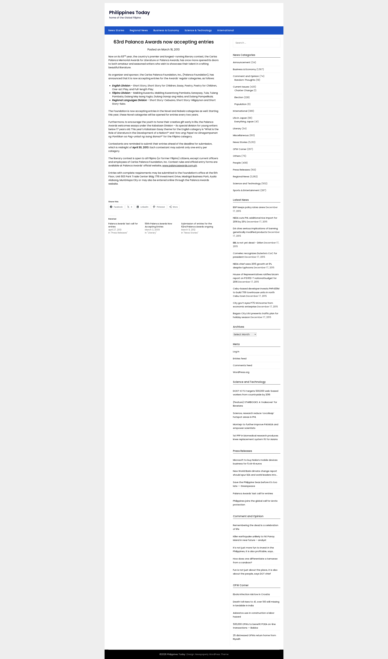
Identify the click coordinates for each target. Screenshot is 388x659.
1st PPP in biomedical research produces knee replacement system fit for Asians (255, 437)
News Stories (116, 30)
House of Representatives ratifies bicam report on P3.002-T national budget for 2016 (256, 278)
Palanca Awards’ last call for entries (253, 493)
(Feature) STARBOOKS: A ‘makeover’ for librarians (255, 404)
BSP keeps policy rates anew (249, 207)
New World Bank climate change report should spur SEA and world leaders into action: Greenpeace (255, 473)
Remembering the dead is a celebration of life (255, 527)
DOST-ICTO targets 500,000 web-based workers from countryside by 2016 (255, 392)
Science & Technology (198, 30)
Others (237, 155)
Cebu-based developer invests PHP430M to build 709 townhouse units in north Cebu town (256, 292)
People (237, 162)
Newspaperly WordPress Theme (212, 654)
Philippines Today (129, 12)
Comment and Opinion (246, 76)
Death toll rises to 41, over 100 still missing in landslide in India (256, 603)
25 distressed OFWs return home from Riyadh (254, 637)
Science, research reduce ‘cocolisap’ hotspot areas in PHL (253, 415)
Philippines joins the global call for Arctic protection (255, 502)
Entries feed (239, 358)
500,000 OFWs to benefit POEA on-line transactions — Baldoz (254, 626)
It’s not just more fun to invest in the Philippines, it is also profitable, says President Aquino (253, 549)
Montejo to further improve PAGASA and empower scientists (255, 426)
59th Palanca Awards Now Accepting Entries (158, 225)
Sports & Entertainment (246, 190)
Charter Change (243, 90)
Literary (237, 128)
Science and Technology (247, 183)
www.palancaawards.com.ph (179, 165)
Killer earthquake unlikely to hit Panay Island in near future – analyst (253, 538)
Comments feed (242, 365)
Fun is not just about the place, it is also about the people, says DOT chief (255, 571)
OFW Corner (239, 149)
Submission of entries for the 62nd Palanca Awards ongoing (197, 225)
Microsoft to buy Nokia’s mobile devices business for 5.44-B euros (255, 461)
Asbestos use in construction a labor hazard (253, 614)
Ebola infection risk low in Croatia (251, 594)
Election (238, 97)
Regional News (139, 30)
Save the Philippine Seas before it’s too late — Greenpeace (255, 484)
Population (240, 104)
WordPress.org (241, 372)
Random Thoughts (244, 79)
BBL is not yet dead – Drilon (248, 242)
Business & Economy (166, 30)
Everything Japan (244, 121)
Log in (236, 351)
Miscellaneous (241, 135)
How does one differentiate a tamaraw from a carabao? (255, 560)
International (225, 30)
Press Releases (241, 169)
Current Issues (241, 86)
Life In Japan (240, 117)
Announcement (242, 62)
